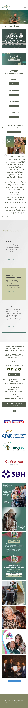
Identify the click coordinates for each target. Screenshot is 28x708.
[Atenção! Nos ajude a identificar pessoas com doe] (14, 544)
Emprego (21, 702)
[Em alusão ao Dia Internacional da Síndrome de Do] (14, 593)
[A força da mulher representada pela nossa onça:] (14, 617)
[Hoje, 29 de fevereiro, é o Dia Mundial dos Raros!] (14, 642)
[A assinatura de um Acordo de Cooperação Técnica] (14, 666)
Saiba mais (10, 259)
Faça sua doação (14, 374)
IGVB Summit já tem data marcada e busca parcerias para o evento (14, 39)
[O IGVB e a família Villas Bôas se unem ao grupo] (14, 568)
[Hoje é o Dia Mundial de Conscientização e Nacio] (14, 495)
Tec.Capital (16, 702)
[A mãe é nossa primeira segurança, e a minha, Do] (14, 519)
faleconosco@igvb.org (16, 350)
